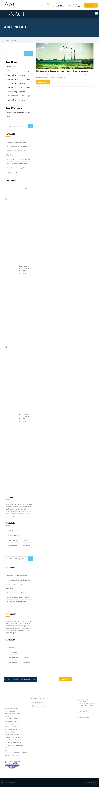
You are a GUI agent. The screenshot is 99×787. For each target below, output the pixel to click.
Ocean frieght (12, 545)
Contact (91, 5)
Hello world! (11, 67)
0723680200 (82, 712)
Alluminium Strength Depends (18, 146)
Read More (42, 82)
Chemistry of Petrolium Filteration (15, 153)
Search (28, 54)
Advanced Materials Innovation (19, 142)
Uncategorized (12, 172)
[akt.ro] (12, 4)
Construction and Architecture (18, 159)
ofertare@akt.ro (83, 717)
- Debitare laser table (36, 706)
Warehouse (26, 545)
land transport (13, 540)
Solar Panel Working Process (17, 168)
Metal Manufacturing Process (18, 163)
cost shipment (13, 535)
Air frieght (11, 531)
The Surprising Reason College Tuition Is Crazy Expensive (62, 71)
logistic (27, 540)
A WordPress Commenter (15, 113)
